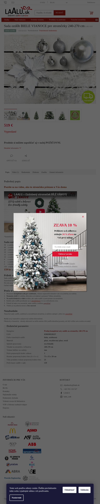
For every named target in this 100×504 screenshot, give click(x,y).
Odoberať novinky (65, 254)
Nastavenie (16, 498)
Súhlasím (84, 490)
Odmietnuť (69, 490)
